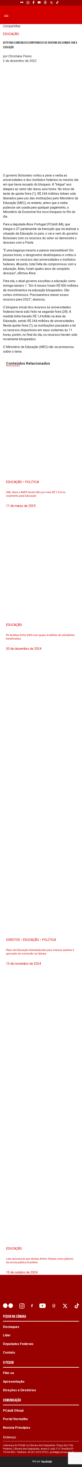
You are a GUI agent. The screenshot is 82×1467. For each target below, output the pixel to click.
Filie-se (8, 1373)
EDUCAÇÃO (11, 34)
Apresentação (13, 1381)
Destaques (11, 1327)
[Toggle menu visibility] (6, 15)
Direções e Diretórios (19, 1390)
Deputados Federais (18, 1344)
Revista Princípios (16, 1428)
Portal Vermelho (15, 1419)
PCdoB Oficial (13, 1411)
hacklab (46, 1461)
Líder (7, 1335)
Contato (9, 1352)
